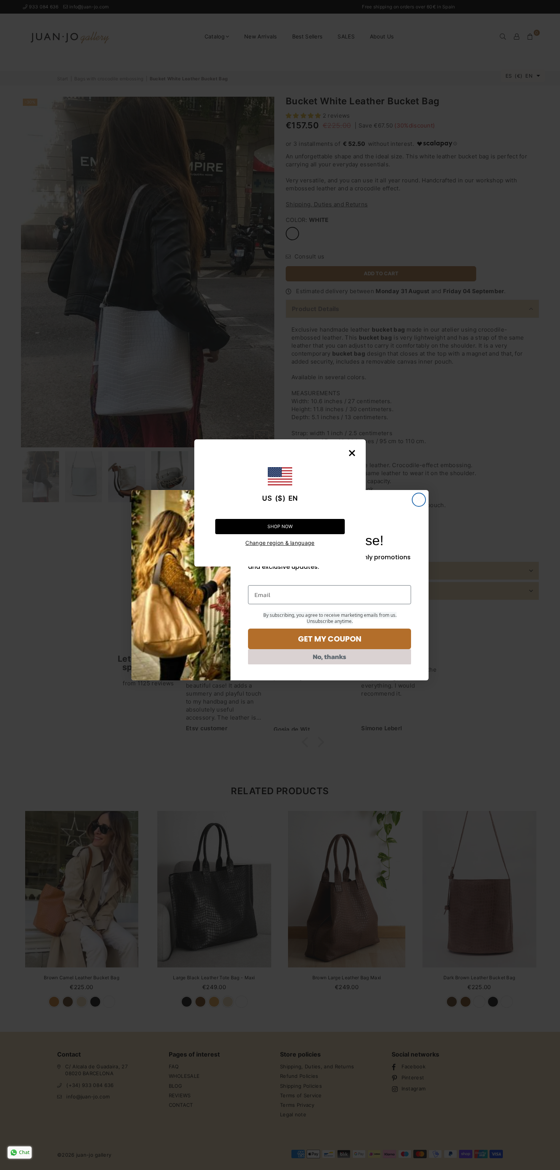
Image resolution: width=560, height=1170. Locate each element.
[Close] (352, 453)
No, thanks (329, 656)
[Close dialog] (419, 499)
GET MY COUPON (330, 639)
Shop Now (280, 526)
